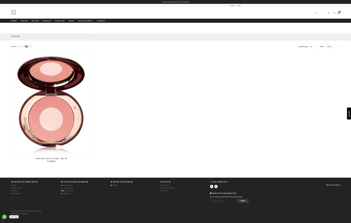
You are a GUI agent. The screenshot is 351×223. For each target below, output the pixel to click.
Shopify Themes (15, 214)
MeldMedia (24, 214)
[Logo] (25, 13)
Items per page (303, 46)
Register (233, 5)
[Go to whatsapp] (4, 216)
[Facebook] (211, 186)
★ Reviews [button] (349, 113)
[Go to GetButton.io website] (4, 221)
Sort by (322, 46)
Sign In (239, 5)
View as (13, 46)
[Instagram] (216, 186)
